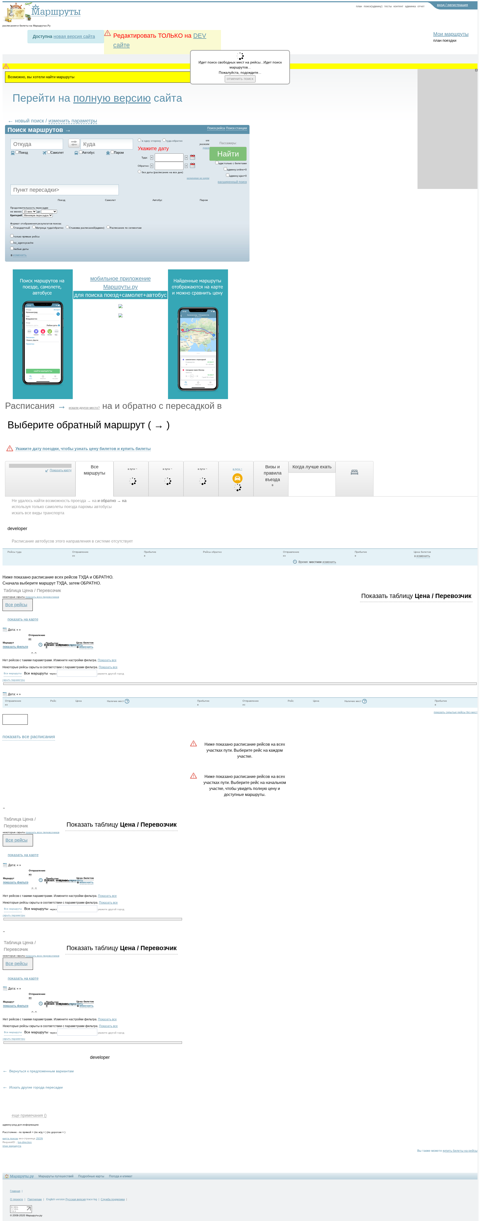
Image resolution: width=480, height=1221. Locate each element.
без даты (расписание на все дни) (162, 172)
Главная (15, 1191)
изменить (19, 255)
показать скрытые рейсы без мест (456, 712)
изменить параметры (72, 120)
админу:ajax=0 (238, 175)
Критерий (16, 215)
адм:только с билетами (232, 163)
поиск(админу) (373, 6)
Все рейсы (16, 604)
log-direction (25, 1142)
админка (410, 6)
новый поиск (29, 120)
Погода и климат (120, 1176)
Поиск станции (236, 128)
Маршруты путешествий (56, 1176)
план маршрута (11, 1146)
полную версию (112, 98)
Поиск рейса (216, 128)
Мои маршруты (450, 34)
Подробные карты (91, 1176)
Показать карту (61, 470)
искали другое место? (84, 408)
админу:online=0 (237, 169)
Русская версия (76, 1199)
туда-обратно (174, 140)
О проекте (16, 1199)
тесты (388, 6)
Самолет (57, 152)
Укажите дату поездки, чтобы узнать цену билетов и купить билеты (83, 448)
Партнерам (35, 1199)
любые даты (21, 249)
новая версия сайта (74, 36)
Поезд (23, 152)
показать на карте (23, 619)
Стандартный (22, 227)
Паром (119, 152)
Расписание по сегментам (126, 227)
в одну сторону (151, 140)
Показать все (107, 660)
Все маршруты (13, 673)
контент (398, 6)
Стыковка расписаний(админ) (86, 227)
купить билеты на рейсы (460, 1151)
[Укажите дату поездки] (192, 157)
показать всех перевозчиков (42, 597)
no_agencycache (24, 242)
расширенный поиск (232, 182)
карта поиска (10, 1138)
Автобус (88, 152)
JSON (39, 1138)
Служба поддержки (113, 1199)
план (359, 6)
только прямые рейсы (27, 236)
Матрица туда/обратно (50, 227)
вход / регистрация (452, 5)
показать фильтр (15, 646)
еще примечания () (29, 1115)
